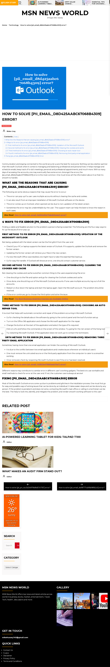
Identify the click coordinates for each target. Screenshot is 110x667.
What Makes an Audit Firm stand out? (32, 471)
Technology (6, 126)
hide (15, 137)
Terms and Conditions (12, 661)
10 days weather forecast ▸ (12, 523)
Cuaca (6, 653)
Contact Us (8, 650)
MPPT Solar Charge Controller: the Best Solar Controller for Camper (62, 3)
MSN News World (55, 13)
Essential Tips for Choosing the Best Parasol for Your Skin (89, 3)
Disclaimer (7, 656)
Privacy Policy (9, 658)
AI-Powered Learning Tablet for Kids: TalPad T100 (35, 3)
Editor (9, 442)
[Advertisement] (55, 43)
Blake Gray (11, 131)
